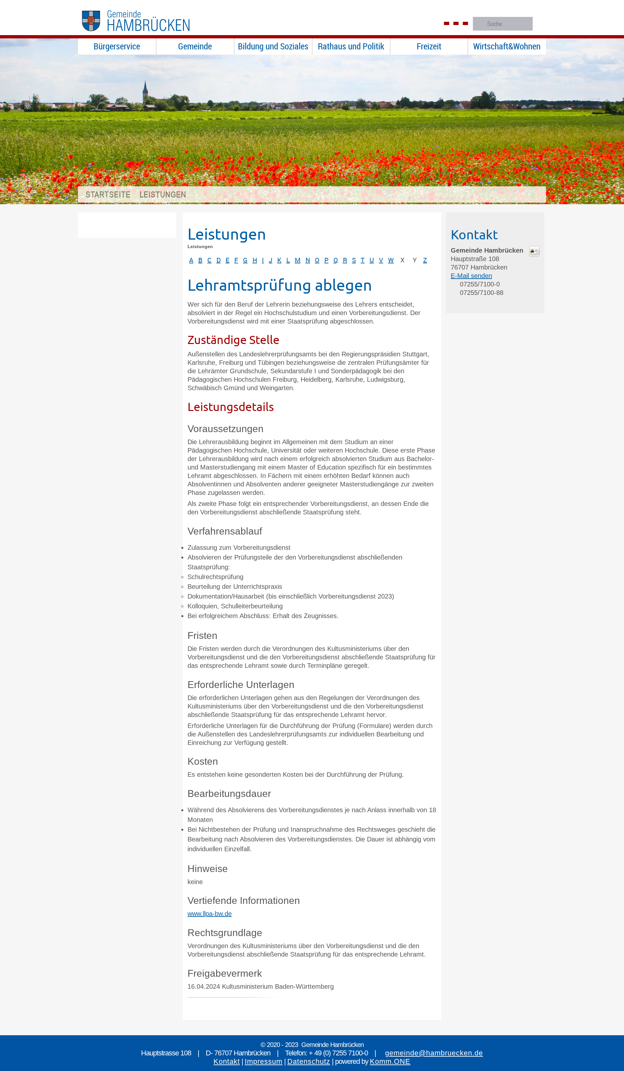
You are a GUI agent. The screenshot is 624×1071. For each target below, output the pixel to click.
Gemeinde (195, 46)
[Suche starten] (534, 26)
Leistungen (163, 194)
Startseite (108, 194)
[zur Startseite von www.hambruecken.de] (149, 34)
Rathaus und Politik (351, 46)
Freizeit (429, 46)
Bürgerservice (117, 46)
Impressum (263, 1061)
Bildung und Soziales (273, 46)
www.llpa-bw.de (210, 913)
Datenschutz (308, 1061)
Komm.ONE (390, 1061)
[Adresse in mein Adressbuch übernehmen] (534, 254)
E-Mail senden (471, 275)
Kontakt (227, 1061)
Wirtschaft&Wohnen (506, 46)
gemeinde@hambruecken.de (434, 1053)
